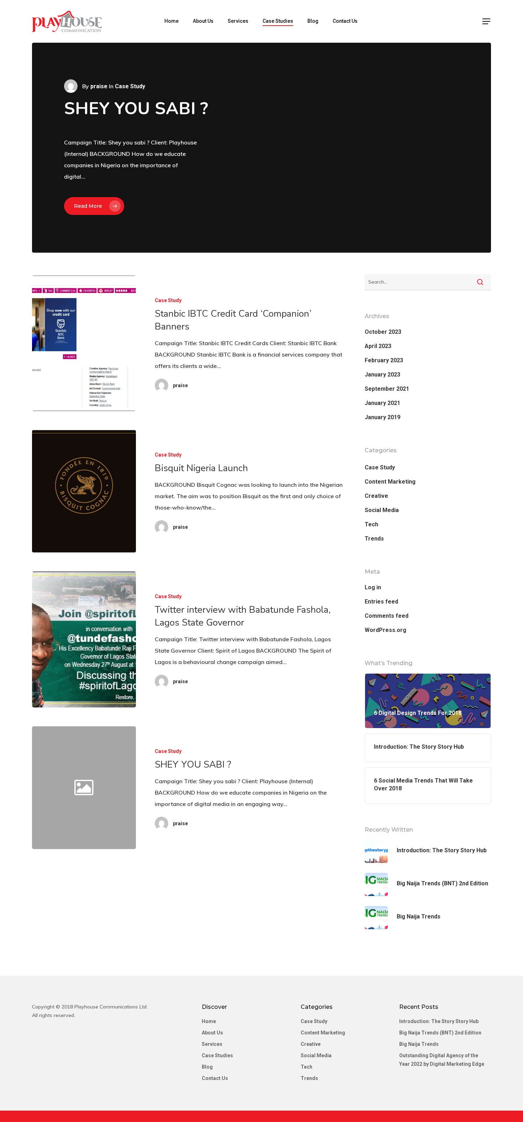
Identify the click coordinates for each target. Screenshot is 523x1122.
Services (238, 21)
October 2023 (383, 331)
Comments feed (386, 615)
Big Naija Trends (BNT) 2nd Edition (440, 1033)
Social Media (382, 510)
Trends (374, 538)
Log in (373, 587)
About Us (203, 21)
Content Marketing (390, 481)
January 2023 (382, 374)
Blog (312, 21)
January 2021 (382, 403)
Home (171, 21)
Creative (376, 495)
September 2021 (387, 388)
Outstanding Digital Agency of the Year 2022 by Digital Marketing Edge (441, 1060)
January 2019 (382, 417)
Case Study (168, 300)
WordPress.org (385, 630)
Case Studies (278, 21)
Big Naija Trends (419, 1044)
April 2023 (378, 346)
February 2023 (384, 360)
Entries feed (381, 601)
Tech (371, 524)
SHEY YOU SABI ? (136, 108)
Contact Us (345, 21)
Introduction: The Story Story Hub (439, 1021)
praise (98, 86)
